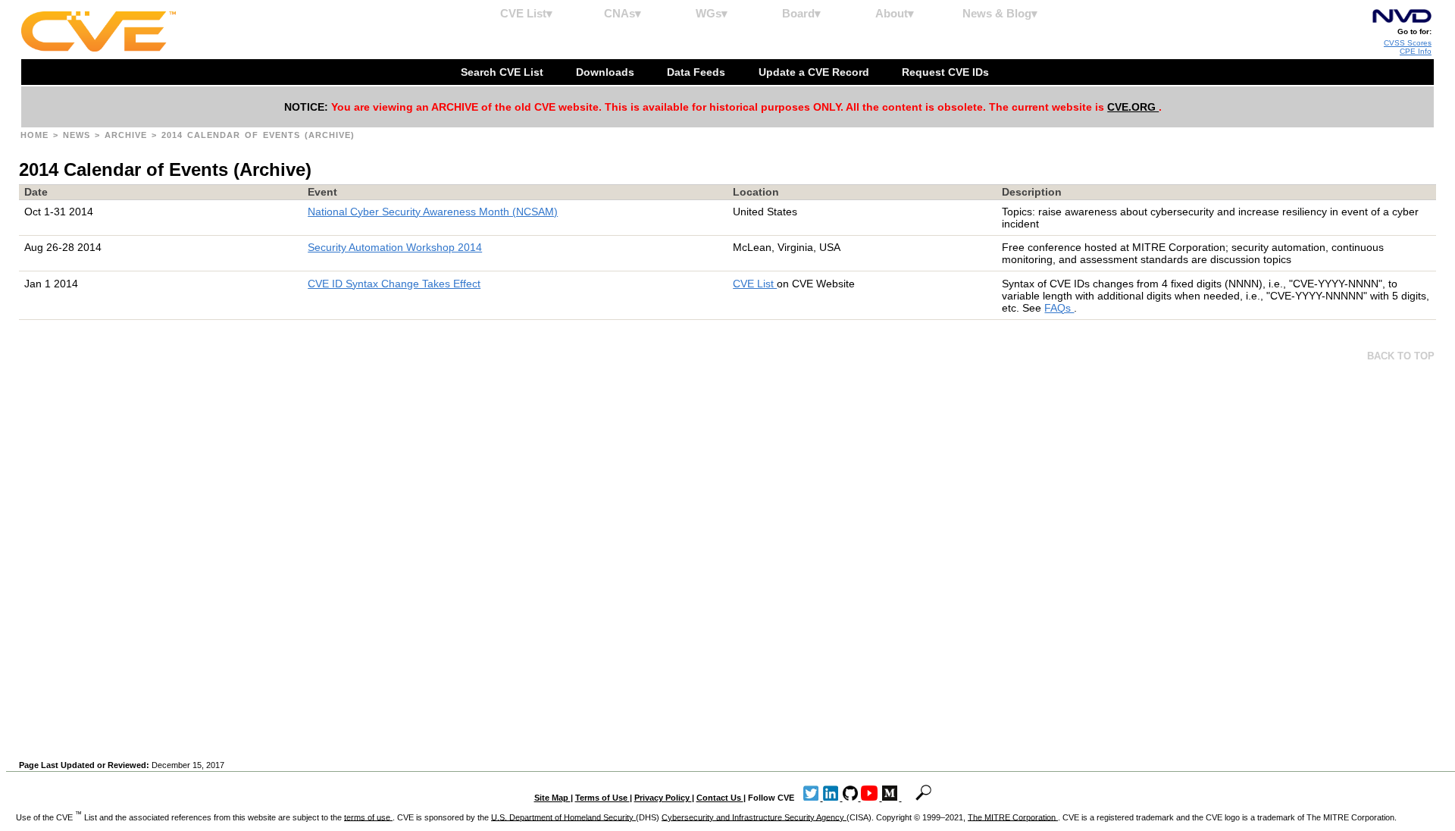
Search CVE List (503, 72)
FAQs (1059, 308)
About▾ (894, 13)
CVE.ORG (1133, 107)
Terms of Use (602, 797)
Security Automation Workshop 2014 (395, 247)
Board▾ (801, 13)
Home (36, 135)
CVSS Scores (1408, 43)
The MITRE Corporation (1013, 816)
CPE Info (1416, 51)
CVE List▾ (526, 13)
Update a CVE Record (815, 72)
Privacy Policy (663, 797)
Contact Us (719, 797)
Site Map (552, 797)
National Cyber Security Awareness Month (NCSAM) (433, 211)
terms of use (368, 816)
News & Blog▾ (999, 13)
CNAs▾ (622, 13)
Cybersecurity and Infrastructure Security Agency (754, 816)
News (79, 135)
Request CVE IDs (947, 72)
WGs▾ (712, 13)
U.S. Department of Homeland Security (563, 816)
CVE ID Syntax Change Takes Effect (394, 284)
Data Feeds (697, 72)
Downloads (606, 72)
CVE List (755, 284)
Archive (128, 135)
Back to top (1401, 356)
